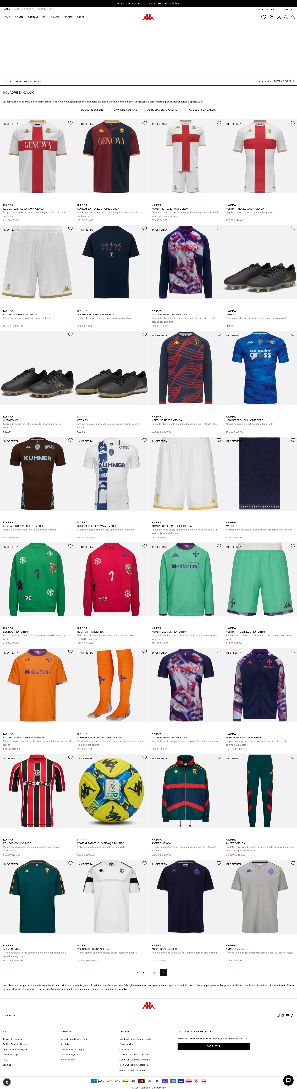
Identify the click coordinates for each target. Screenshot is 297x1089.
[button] (7, 1082)
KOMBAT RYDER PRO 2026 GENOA (185, 528)
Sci (44, 17)
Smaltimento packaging (72, 1049)
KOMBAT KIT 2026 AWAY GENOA (185, 210)
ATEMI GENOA (34, 951)
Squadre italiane (125, 109)
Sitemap (7, 1065)
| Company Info (158, 1088)
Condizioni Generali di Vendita (134, 1060)
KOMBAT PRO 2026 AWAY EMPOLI (105, 526)
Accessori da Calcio (202, 109)
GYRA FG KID (33, 422)
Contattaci (66, 1044)
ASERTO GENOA (184, 845)
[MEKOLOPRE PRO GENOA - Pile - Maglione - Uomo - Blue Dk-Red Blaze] (154, 413)
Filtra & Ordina (284, 81)
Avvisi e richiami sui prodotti (133, 1070)
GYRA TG (108, 422)
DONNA (19, 17)
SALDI (80, 17)
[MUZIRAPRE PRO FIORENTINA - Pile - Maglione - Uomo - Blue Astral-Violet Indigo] (154, 307)
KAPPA (6, 9)
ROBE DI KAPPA (46, 9)
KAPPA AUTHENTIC (24, 9)
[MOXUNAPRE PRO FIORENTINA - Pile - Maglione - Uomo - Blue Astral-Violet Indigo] (228, 730)
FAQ (5, 1060)
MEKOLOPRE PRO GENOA (185, 420)
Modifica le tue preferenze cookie (135, 1039)
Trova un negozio (70, 1054)
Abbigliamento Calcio (162, 109)
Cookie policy (126, 1049)
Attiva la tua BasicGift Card (74, 1039)
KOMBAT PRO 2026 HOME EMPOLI (249, 420)
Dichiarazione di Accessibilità (134, 1065)
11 (153, 972)
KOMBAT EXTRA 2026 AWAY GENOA (35, 210)
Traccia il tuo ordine (13, 1039)
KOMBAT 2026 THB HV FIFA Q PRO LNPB (101, 843)
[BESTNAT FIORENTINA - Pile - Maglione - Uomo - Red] (11, 624)
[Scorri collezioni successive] (224, 109)
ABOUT (274, 9)
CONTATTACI (287, 9)
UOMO (6, 17)
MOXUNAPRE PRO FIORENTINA (256, 739)
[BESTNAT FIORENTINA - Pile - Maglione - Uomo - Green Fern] (5, 624)
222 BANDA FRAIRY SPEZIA (107, 949)
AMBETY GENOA (260, 845)
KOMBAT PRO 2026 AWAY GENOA (249, 209)
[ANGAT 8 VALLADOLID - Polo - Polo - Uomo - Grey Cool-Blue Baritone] (159, 941)
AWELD (259, 526)
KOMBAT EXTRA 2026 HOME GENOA (107, 210)
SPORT (68, 17)
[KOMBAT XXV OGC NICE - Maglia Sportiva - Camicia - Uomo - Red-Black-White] (5, 836)
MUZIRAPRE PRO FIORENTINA (183, 316)
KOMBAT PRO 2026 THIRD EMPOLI (29, 526)
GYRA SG (257, 314)
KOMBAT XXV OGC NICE (31, 845)
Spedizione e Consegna (15, 1049)
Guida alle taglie (11, 1054)
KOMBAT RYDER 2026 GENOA (28, 314)
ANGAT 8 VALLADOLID (184, 949)
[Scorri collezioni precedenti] (73, 109)
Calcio (55, 17)
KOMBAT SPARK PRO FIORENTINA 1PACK (110, 739)
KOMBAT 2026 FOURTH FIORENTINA (37, 739)
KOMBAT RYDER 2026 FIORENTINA (260, 633)
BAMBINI (33, 17)
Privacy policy (126, 1044)
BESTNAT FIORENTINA (34, 633)
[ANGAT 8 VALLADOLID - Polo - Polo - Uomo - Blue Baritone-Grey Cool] (154, 941)
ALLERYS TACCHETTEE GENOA (104, 314)
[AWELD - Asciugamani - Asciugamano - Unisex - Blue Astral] (228, 518)
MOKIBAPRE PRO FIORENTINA (185, 738)
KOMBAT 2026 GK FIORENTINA (184, 633)
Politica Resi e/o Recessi (15, 1044)
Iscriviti (214, 1046)
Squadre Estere (92, 109)
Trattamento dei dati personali (134, 1054)
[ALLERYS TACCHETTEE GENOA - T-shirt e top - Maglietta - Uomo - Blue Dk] (79, 307)
